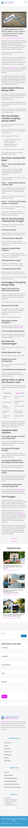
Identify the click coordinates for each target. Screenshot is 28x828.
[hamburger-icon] (25, 2)
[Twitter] (9, 808)
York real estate (17, 489)
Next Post (14, 541)
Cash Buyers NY (5, 721)
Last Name (5, 656)
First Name (5, 647)
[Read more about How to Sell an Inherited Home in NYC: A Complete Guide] (14, 606)
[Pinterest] (17, 808)
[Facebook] (5, 808)
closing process (18, 327)
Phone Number (6, 664)
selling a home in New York (12, 67)
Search (3, 633)
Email (4, 673)
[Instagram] (13, 808)
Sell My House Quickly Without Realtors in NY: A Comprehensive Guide (13, 591)
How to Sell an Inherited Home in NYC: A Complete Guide (13, 615)
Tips (13, 570)
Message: (5, 681)
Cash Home (19, 393)
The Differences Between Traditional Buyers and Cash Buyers (12, 566)
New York (14, 618)
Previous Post (14, 538)
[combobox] (3, 667)
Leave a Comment (6, 38)
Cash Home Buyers (16, 38)
